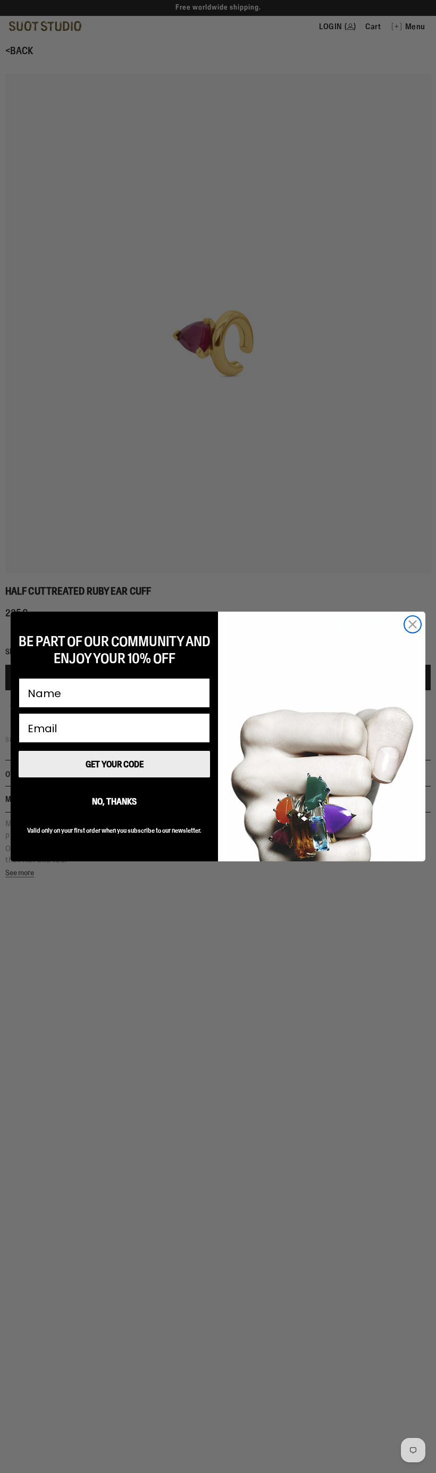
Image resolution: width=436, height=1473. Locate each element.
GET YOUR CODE (115, 764)
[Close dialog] (412, 624)
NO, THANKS (114, 801)
